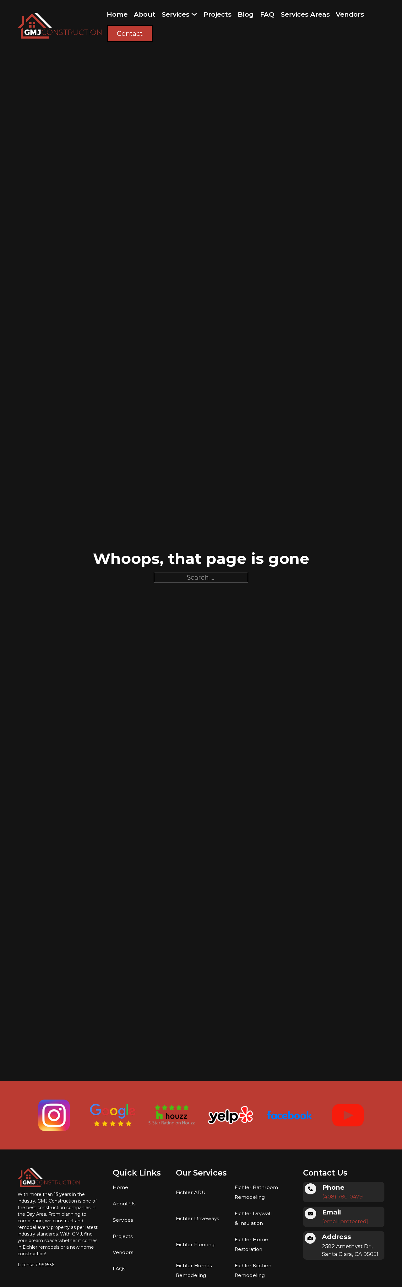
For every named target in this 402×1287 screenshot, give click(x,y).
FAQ (267, 14)
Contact (130, 33)
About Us (124, 1204)
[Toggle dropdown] (194, 14)
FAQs (119, 1269)
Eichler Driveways (197, 1218)
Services (175, 14)
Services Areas (305, 14)
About (144, 14)
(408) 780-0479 (342, 1196)
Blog (246, 14)
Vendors (350, 14)
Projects (217, 14)
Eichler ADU (191, 1192)
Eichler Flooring (195, 1244)
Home (117, 14)
